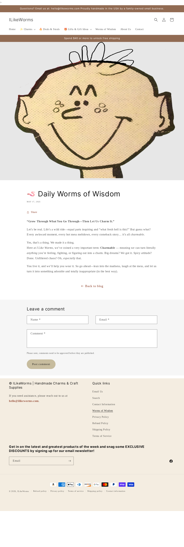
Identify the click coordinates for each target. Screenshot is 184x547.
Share (34, 212)
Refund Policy (100, 423)
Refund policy (40, 491)
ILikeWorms (23, 491)
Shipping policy (95, 491)
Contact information (115, 491)
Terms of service (76, 491)
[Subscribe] (69, 461)
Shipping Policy (101, 429)
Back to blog (94, 286)
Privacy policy (57, 491)
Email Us (97, 391)
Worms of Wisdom (102, 410)
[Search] (156, 20)
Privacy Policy (100, 417)
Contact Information (103, 404)
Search (96, 398)
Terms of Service (102, 436)
